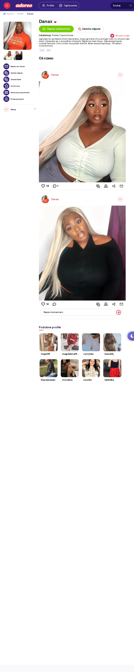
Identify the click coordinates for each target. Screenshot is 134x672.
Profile (50, 5)
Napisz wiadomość (58, 28)
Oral (42, 50)
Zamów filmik (16, 79)
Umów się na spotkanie (20, 92)
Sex (48, 50)
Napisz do (18, 66)
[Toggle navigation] (7, 5)
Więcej (13, 109)
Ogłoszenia (70, 5)
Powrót (10, 13)
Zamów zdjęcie (17, 73)
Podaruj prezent (17, 99)
